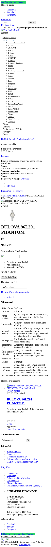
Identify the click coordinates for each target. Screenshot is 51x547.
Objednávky (12, 473)
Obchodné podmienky (17, 456)
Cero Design (24, 544)
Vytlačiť (10, 297)
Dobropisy (11, 475)
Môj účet (11, 186)
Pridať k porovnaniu (16, 429)
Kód (3, 239)
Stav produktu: (8, 251)
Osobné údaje (13, 480)
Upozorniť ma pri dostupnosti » (15, 292)
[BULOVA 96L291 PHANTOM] (28, 388)
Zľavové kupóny (14, 483)
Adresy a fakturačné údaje (18, 478)
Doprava (11, 454)
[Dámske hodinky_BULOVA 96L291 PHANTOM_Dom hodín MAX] (12, 220)
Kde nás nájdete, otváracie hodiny (22, 459)
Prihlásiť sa (6, 19)
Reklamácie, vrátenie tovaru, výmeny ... (24, 485)
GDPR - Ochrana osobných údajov (22, 462)
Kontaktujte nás (8, 25)
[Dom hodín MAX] (10, 30)
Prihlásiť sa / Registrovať (12, 191)
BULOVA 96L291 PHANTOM (19, 401)
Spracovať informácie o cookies (15, 536)
